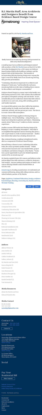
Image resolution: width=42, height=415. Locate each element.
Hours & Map (6, 343)
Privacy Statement (7, 386)
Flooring (15, 181)
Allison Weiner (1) (7, 248)
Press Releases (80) (8, 232)
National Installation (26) (10, 227)
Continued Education (20, 178)
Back (29, 186)
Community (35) (7, 204)
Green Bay (22, 181)
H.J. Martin (19, 67)
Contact (4, 410)
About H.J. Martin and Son (10, 292)
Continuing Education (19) (10, 209)
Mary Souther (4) (7, 277)
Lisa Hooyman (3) (7, 271)
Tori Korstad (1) (7, 282)
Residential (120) (7, 235)
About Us (4, 404)
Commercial (5, 400)
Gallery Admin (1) (7, 259)
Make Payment (8, 378)
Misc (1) (4, 224)
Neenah (4, 183)
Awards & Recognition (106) (11, 195)
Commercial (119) (7, 201)
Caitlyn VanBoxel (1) (8, 256)
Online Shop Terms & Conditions (12, 388)
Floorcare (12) (6, 215)
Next (36, 186)
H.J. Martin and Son (26, 33)
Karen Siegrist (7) (7, 265)
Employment (5, 406)
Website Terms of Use (8, 384)
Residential (5, 398)
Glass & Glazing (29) (8, 221)
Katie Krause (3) (7, 268)
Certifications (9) (7, 198)
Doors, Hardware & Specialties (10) (13, 212)
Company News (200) (9, 207)
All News (4, 192)
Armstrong (6, 170)
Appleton (9, 178)
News (3, 408)
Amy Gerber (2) (7, 251)
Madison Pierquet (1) (8, 274)
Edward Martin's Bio (8, 295)
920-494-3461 (14, 323)
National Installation (8, 402)
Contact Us (7, 328)
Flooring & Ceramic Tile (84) (11, 218)
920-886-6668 (14, 325)
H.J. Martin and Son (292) (10, 262)
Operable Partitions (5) (9, 230)
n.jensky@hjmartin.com (10, 308)
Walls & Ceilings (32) (8, 238)
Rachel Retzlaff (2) (8, 279)
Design (31, 178)
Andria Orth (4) (6, 254)
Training (10, 183)
